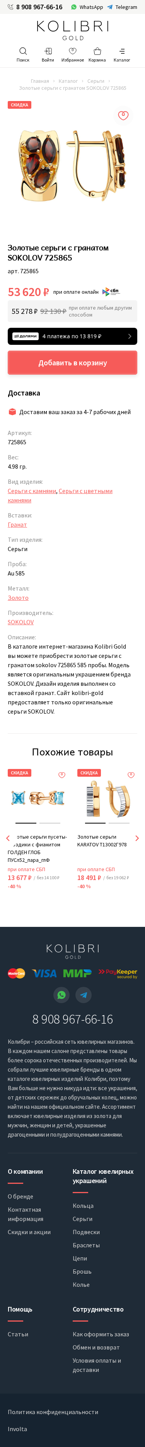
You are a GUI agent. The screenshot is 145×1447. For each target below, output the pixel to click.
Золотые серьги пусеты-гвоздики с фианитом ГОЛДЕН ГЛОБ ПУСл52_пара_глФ (37, 848)
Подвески (86, 1232)
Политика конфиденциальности (53, 1412)
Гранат (17, 524)
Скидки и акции (29, 1232)
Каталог (68, 80)
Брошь (82, 1271)
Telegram (126, 6)
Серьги (95, 80)
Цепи (80, 1258)
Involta (17, 1429)
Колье (81, 1284)
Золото (18, 597)
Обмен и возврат (96, 1347)
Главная (40, 80)
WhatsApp (91, 6)
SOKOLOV (21, 622)
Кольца (83, 1205)
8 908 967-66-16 (39, 6)
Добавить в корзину (72, 362)
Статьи (18, 1334)
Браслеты (86, 1245)
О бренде (20, 1196)
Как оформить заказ (101, 1334)
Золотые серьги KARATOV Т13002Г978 (102, 840)
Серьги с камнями (32, 491)
